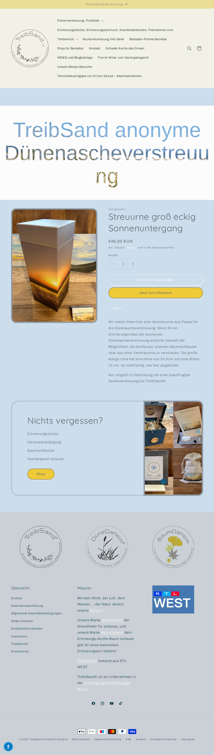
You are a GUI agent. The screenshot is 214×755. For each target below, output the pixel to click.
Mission (96, 610)
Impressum (19, 636)
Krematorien (20, 651)
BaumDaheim (112, 632)
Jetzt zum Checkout (155, 293)
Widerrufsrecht (22, 621)
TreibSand (36, 739)
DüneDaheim (112, 620)
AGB (128, 739)
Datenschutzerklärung (27, 605)
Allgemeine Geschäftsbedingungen (36, 613)
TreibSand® (19, 644)
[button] (80, 20)
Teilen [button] (117, 308)
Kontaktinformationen (27, 628)
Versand (131, 247)
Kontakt (16, 598)
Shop (41, 474)
